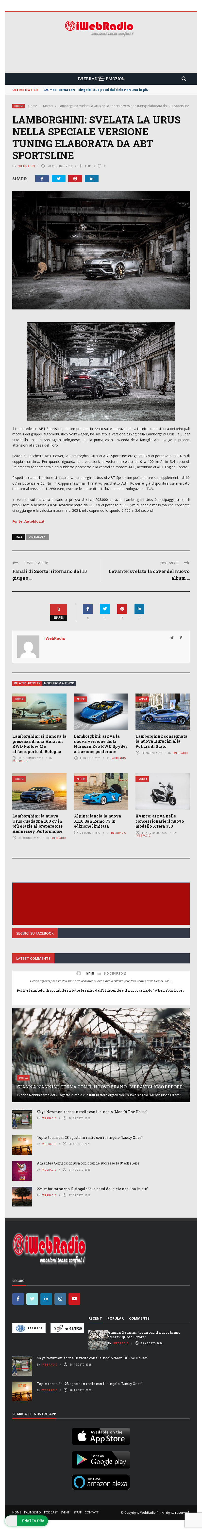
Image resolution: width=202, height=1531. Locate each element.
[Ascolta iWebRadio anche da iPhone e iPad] (101, 1435)
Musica (23, 1078)
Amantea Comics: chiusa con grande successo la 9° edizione (88, 1163)
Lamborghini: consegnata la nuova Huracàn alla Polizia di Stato (161, 741)
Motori (18, 106)
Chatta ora (33, 1520)
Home (16, 1512)
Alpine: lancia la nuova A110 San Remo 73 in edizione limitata (97, 821)
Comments (139, 1318)
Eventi (65, 1512)
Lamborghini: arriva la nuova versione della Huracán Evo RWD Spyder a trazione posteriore (100, 744)
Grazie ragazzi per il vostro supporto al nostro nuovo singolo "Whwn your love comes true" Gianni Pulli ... (101, 981)
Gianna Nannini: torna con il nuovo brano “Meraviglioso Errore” (100, 1087)
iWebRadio (26, 166)
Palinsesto (32, 1512)
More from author (59, 683)
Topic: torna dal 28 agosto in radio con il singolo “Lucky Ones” (90, 1137)
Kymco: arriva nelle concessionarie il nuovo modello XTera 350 (159, 821)
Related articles (27, 683)
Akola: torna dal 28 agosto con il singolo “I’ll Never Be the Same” (96, 89)
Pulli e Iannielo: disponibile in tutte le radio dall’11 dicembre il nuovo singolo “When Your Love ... (101, 990)
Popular (115, 1318)
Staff (77, 1512)
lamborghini (37, 536)
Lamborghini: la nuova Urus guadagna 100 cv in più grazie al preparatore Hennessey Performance (37, 823)
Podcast (51, 1512)
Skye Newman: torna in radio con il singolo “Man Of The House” (92, 1111)
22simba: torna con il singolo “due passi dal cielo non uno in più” (92, 1188)
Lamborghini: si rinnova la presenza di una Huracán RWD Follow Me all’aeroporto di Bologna (39, 744)
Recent (95, 1318)
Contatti (92, 1512)
